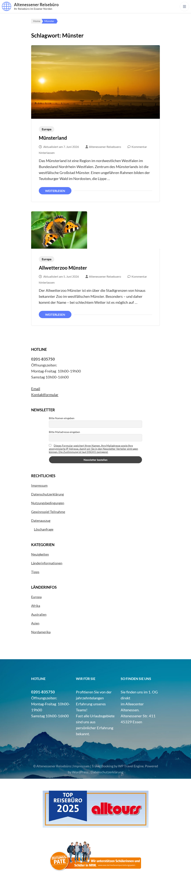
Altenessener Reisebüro (36, 4)
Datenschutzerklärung (47, 494)
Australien (38, 614)
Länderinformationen (46, 563)
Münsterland (53, 138)
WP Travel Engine (131, 766)
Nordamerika (41, 632)
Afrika (35, 606)
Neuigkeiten (40, 554)
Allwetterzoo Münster (63, 268)
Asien (35, 623)
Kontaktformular (44, 394)
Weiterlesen (55, 190)
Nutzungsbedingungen (47, 503)
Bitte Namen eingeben (61, 418)
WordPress (80, 772)
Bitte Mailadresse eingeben (64, 432)
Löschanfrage (43, 529)
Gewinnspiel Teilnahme (48, 512)
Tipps (35, 572)
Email (35, 388)
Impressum (39, 485)
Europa (46, 129)
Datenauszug (40, 520)
